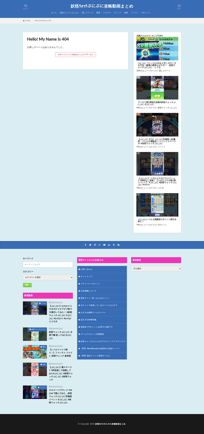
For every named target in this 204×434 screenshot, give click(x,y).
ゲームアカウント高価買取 (92, 334)
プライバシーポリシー (90, 284)
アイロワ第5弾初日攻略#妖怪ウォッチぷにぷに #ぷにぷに (157, 103)
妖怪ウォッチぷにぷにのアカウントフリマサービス (103, 341)
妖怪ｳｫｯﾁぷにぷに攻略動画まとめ (102, 6)
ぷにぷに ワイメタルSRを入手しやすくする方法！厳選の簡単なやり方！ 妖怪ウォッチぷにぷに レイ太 (157, 65)
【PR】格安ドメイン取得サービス (95, 356)
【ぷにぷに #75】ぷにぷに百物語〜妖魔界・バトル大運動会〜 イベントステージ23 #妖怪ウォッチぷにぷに (157, 141)
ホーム (54, 13)
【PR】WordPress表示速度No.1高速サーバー (100, 349)
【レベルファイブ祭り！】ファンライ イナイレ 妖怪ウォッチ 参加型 (60, 353)
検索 (26, 285)
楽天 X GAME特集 (88, 320)
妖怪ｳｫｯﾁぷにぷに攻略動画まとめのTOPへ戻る (75, 54)
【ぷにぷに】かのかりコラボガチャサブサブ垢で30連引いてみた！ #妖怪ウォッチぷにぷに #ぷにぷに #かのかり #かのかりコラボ (60, 314)
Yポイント (145, 13)
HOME (27, 21)
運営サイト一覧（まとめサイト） (95, 298)
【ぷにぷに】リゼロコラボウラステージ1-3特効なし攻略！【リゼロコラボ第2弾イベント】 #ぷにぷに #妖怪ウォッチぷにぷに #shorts (157, 181)
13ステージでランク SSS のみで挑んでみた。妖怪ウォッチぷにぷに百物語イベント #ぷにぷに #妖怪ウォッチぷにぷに (60, 396)
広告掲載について (88, 291)
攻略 (126, 13)
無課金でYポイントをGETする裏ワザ (97, 327)
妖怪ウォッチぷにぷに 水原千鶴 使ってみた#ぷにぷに (60, 335)
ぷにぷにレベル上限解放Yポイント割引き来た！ (157, 220)
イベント (134, 13)
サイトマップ (86, 277)
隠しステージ (88, 13)
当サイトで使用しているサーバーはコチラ (99, 305)
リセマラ (107, 13)
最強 (98, 13)
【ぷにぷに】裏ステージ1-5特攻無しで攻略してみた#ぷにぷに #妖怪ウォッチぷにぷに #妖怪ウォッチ (61, 373)
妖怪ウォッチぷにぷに (69, 13)
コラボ (161, 188)
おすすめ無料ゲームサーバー (93, 313)
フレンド (117, 13)
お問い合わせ (86, 269)
